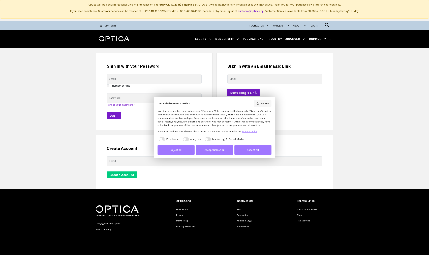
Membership (182, 220)
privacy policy (249, 131)
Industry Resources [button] (284, 39)
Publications (253, 39)
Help (239, 209)
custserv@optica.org (250, 11)
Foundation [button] (257, 26)
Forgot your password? (121, 104)
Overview (264, 103)
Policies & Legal (244, 220)
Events (179, 215)
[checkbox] (168, 139)
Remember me (121, 85)
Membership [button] (224, 39)
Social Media (243, 226)
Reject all (176, 149)
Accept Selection (214, 149)
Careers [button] (278, 26)
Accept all (253, 149)
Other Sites (110, 25)
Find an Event (303, 220)
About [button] (297, 26)
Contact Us (242, 215)
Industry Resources (185, 226)
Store (299, 215)
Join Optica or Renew (307, 209)
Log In (314, 26)
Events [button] (200, 39)
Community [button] (317, 39)
